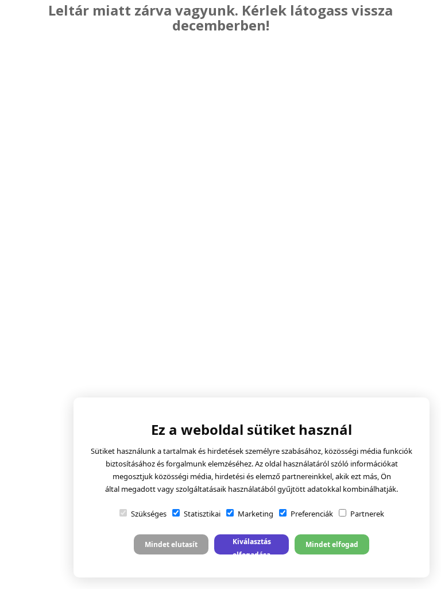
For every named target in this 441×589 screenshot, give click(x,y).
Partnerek (367, 513)
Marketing (255, 513)
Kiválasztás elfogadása (252, 545)
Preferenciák (312, 513)
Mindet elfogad (331, 544)
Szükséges (149, 513)
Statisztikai (202, 513)
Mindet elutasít (171, 544)
